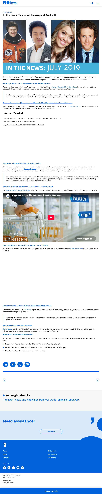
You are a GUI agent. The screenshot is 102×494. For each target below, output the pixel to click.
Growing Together (30, 169)
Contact (5, 458)
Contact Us (51, 431)
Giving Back (52, 451)
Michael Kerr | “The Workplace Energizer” (17, 325)
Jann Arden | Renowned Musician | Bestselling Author (22, 163)
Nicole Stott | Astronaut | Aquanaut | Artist (18, 334)
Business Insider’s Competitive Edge (18, 190)
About (5, 451)
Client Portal (52, 458)
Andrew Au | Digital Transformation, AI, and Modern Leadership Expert (28, 187)
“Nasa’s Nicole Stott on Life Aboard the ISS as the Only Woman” (26, 344)
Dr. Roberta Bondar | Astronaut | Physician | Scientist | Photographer (27, 306)
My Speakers (52, 454)
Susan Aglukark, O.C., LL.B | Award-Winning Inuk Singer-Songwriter (26, 83)
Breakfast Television (76, 249)
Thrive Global (7, 329)
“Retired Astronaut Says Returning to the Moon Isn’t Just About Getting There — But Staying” (36, 347)
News (5, 454)
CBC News (27, 310)
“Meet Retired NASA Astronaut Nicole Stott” (19, 351)
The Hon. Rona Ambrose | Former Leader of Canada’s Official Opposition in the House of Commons (37, 103)
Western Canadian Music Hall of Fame (64, 87)
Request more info (51, 491)
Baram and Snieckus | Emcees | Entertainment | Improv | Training (25, 245)
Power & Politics (75, 106)
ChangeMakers (8, 482)
